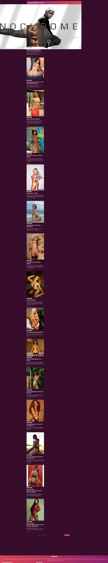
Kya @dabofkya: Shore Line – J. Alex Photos (34, 226)
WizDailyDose (60, 560)
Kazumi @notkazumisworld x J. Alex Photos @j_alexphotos (34, 50)
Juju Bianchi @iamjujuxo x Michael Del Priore (35, 392)
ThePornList (56, 560)
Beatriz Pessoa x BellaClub (33, 119)
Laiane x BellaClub (31, 300)
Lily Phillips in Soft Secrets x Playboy (33, 262)
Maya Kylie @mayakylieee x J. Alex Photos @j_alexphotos (35, 82)
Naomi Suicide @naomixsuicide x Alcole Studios (35, 457)
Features (28, 80)
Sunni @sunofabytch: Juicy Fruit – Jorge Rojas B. (35, 424)
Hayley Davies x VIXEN (32, 193)
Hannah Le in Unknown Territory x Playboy (35, 156)
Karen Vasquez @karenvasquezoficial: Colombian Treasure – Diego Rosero (35, 525)
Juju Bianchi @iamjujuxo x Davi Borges (34, 359)
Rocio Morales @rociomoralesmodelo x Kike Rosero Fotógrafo (34, 491)
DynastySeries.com (35, 2)
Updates (31, 80)
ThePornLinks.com (50, 560)
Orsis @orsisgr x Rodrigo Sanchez (35, 332)
